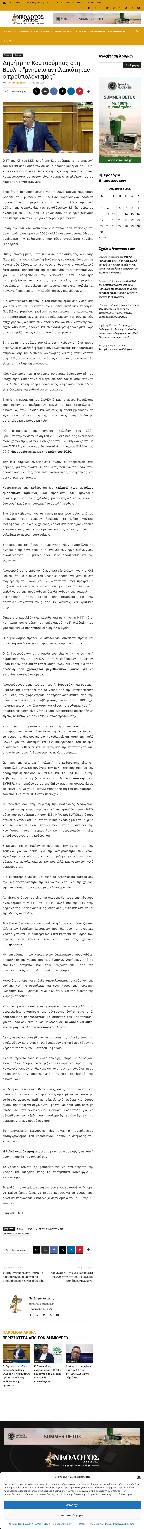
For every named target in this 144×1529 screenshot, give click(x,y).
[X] (132, 8)
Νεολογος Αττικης (17, 82)
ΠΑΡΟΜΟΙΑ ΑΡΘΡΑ (19, 1332)
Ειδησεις (9, 31)
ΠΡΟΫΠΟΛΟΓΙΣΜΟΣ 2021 (16, 1233)
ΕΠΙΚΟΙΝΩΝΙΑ (94, 2)
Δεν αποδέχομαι (72, 1515)
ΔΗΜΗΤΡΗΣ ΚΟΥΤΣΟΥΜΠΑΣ (49, 1229)
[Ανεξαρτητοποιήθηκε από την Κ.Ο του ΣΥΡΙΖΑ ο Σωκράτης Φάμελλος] (79, 1353)
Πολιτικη (18, 55)
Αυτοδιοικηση (27, 31)
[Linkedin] (114, 8)
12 (113, 214)
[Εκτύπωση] (45, 91)
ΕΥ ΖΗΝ (8, 40)
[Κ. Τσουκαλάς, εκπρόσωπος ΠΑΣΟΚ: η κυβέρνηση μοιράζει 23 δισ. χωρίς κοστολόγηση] (48, 1353)
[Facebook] (95, 8)
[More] (88, 91)
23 (138, 220)
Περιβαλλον (62, 31)
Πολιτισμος (95, 31)
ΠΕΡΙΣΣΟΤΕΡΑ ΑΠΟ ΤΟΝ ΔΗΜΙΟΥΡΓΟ (35, 1338)
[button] (139, 1477)
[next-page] (11, 1392)
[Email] (36, 91)
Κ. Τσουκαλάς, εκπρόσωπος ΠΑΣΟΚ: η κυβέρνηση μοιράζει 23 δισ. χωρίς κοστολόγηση (47, 1374)
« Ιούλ (102, 237)
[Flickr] (101, 8)
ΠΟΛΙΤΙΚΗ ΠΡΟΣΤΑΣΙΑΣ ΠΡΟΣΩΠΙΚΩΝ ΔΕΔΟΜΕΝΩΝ (105, 1523)
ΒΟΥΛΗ (20, 1229)
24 (101, 226)
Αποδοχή (72, 1505)
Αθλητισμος (115, 31)
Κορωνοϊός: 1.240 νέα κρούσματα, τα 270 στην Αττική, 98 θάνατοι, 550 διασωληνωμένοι (72, 1276)
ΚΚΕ (30, 1229)
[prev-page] (5, 1392)
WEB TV (70, 2)
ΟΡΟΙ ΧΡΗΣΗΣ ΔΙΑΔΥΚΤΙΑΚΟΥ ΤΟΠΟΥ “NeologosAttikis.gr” (40, 1523)
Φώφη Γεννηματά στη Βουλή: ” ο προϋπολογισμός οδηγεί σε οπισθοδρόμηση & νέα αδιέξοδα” (23, 1276)
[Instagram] (107, 8)
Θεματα (45, 31)
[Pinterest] (120, 8)
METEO (80, 2)
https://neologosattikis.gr (41, 1303)
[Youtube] (138, 8)
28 (126, 226)
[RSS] (126, 8)
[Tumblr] (45, 1315)
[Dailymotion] (89, 8)
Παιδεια (79, 31)
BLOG (60, 2)
